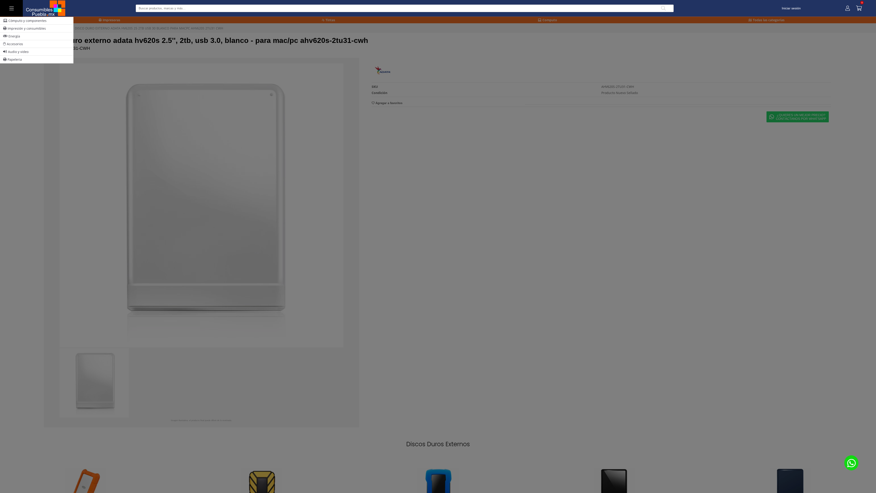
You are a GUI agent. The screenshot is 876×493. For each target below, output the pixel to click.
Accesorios (15, 44)
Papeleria (15, 59)
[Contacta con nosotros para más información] (851, 462)
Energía (14, 36)
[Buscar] (663, 8)
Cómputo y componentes (27, 20)
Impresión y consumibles (27, 28)
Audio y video (18, 52)
